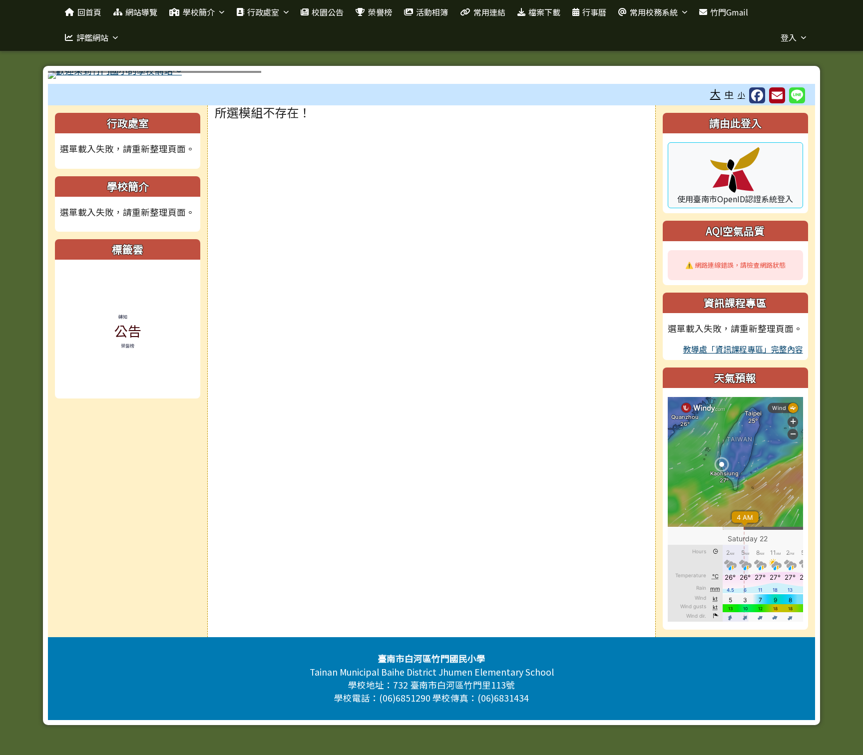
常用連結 (489, 12)
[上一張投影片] (72, 77)
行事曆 (594, 12)
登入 (789, 37)
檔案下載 (544, 12)
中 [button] (729, 94)
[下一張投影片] (791, 77)
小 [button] (741, 94)
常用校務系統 (654, 12)
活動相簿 (432, 12)
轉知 (122, 317)
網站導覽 (141, 12)
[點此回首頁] (431, 75)
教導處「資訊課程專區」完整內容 (743, 349)
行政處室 (263, 12)
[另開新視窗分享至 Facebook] (757, 95)
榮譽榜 (380, 12)
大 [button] (715, 93)
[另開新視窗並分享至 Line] (797, 95)
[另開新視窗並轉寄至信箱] (777, 95)
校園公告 (328, 12)
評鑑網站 (92, 37)
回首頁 (89, 12)
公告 (127, 331)
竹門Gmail (729, 12)
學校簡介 (199, 12)
